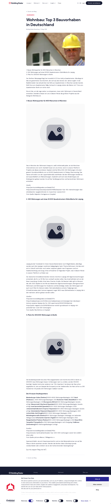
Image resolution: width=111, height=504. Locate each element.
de (80, 3)
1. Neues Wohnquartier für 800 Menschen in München (43, 70)
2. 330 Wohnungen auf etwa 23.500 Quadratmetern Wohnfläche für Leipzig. (50, 72)
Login (83, 3)
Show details (84, 500)
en (77, 3)
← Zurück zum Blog (31, 11)
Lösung (28, 3)
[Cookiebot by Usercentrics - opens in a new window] (10, 501)
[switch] (46, 500)
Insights (52, 3)
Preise (59, 3)
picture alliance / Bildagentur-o (44, 437)
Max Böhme (38, 310)
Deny (97, 489)
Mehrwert (36, 3)
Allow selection (97, 484)
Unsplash (53, 194)
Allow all (97, 479)
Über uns (44, 3)
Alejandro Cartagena (41, 194)
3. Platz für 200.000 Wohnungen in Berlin (39, 74)
